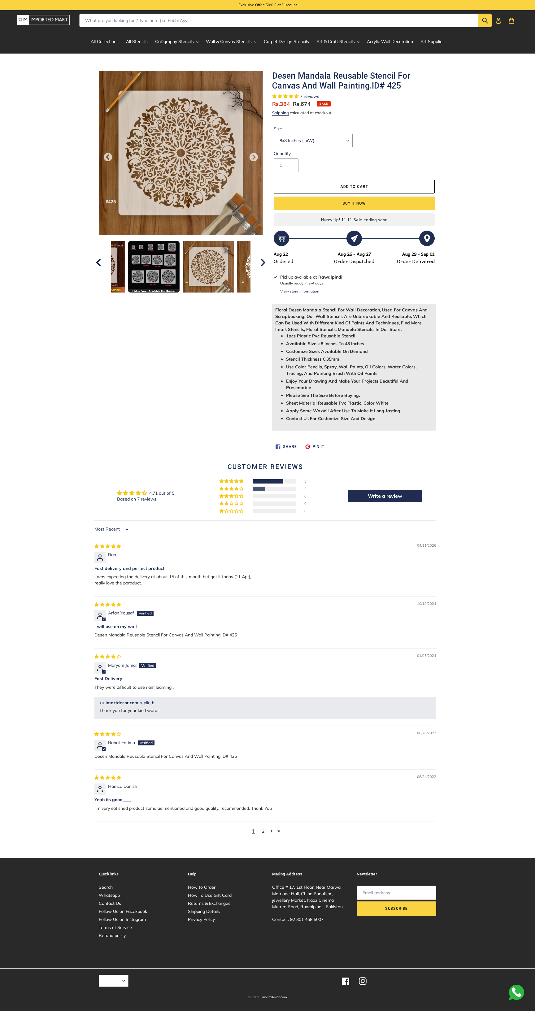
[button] (286, 96)
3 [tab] (162, 299)
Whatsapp (109, 895)
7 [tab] (199, 299)
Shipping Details (204, 911)
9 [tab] (218, 299)
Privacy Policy (201, 919)
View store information (299, 291)
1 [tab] (144, 299)
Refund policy (112, 935)
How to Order (201, 887)
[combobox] (285, 20)
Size (278, 129)
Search (106, 887)
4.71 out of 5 (161, 493)
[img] (107, 546)
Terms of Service (115, 927)
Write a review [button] (385, 496)
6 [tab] (190, 299)
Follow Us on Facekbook (123, 911)
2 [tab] (153, 299)
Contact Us (110, 903)
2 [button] (263, 831)
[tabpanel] (208, 267)
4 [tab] (171, 299)
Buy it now (354, 203)
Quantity (282, 153)
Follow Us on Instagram (122, 919)
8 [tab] (209, 299)
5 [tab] (181, 299)
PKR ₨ (112, 980)
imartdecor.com (274, 997)
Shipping (280, 112)
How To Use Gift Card (210, 895)
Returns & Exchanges (209, 903)
